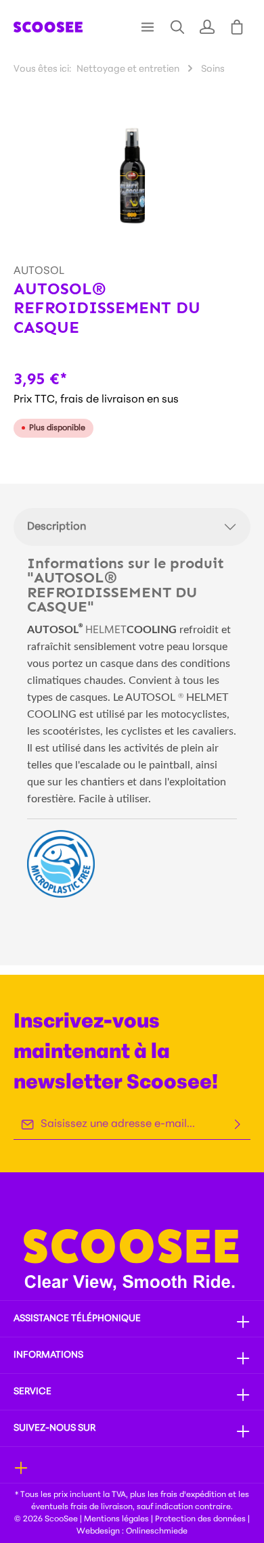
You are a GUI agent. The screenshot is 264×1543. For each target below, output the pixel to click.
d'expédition (202, 1495)
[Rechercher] (177, 27)
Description (56, 527)
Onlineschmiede (157, 1531)
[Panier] (236, 27)
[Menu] (147, 27)
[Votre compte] (207, 27)
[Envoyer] (237, 1124)
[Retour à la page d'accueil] (48, 27)
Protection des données (200, 1519)
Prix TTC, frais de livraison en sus (96, 399)
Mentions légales (116, 1519)
